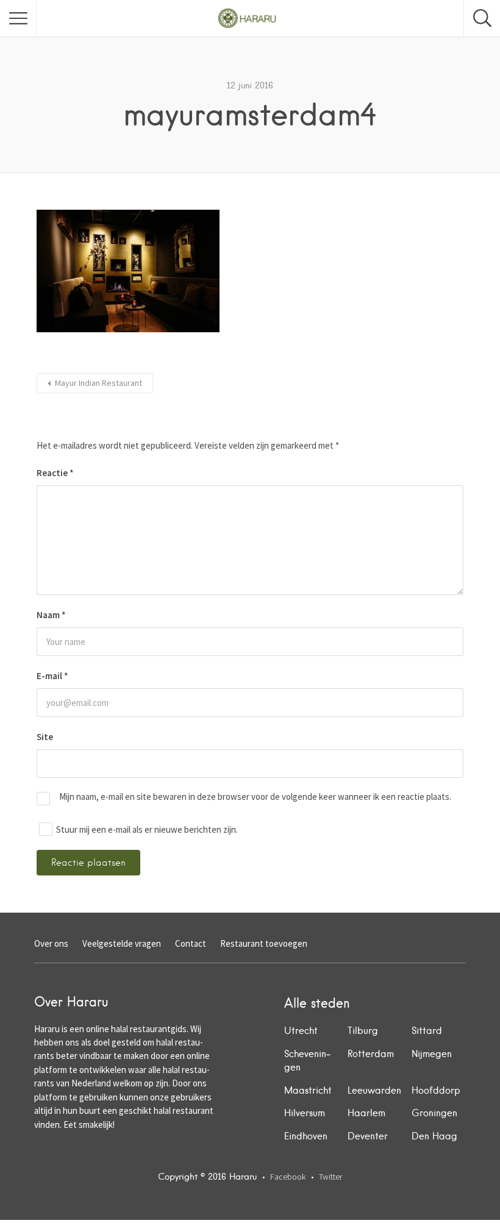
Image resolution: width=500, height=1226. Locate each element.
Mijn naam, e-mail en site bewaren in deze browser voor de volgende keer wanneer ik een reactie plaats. (255, 796)
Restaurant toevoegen (263, 943)
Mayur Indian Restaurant (98, 382)
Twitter (330, 1176)
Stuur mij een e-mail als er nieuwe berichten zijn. (147, 829)
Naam (51, 615)
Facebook (287, 1176)
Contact (190, 943)
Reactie (55, 473)
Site (45, 737)
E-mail (52, 676)
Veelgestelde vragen (121, 943)
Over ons (51, 943)
